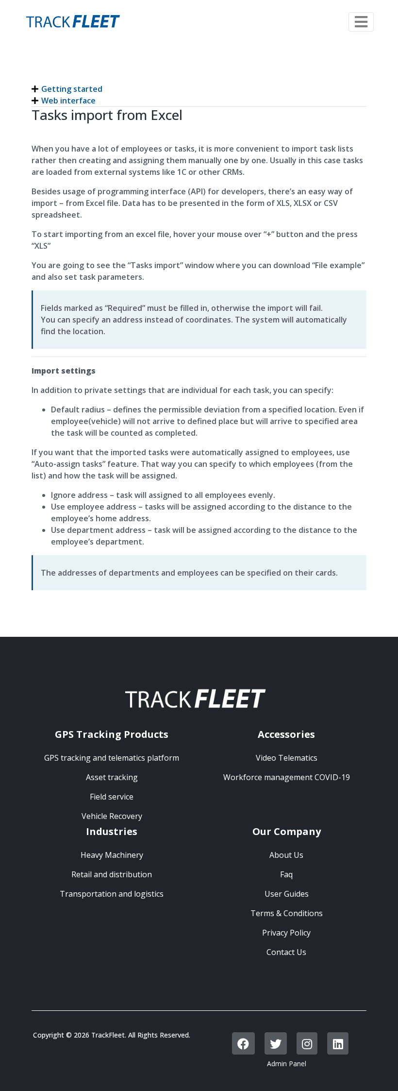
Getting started (71, 89)
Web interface (68, 100)
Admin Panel (286, 1063)
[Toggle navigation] (361, 22)
